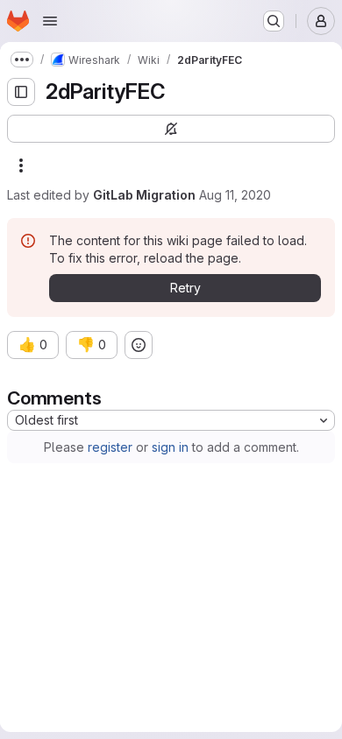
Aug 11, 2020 (235, 194)
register (110, 447)
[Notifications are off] (171, 129)
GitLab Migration (144, 194)
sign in (170, 447)
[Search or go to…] (273, 21)
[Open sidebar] (21, 92)
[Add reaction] (139, 345)
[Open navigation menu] (50, 21)
